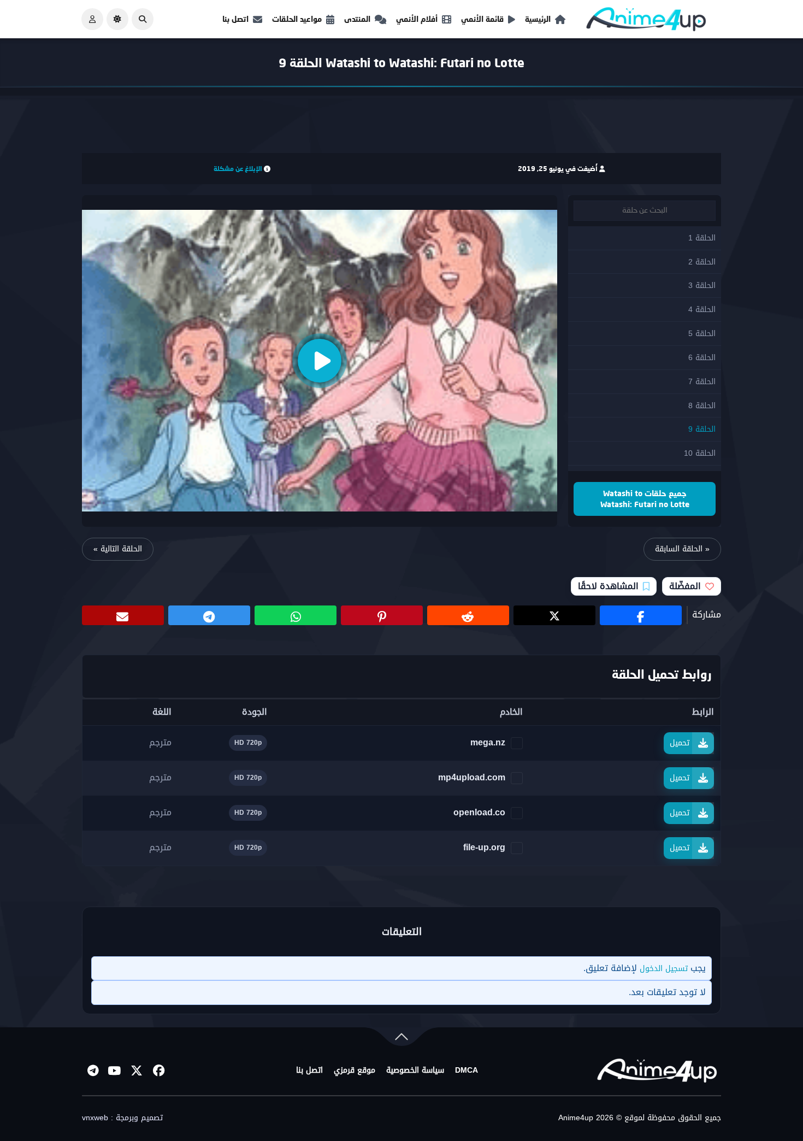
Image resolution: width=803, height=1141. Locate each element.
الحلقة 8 (702, 405)
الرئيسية (538, 18)
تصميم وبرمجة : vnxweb (122, 1118)
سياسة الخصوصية (415, 1070)
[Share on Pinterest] (382, 615)
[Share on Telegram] (209, 615)
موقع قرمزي (354, 1070)
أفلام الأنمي (417, 18)
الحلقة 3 (702, 285)
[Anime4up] (646, 21)
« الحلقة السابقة (682, 549)
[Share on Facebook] (641, 615)
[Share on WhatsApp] (295, 615)
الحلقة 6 (702, 357)
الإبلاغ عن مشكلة (238, 168)
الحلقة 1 (702, 238)
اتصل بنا (235, 18)
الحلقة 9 (702, 429)
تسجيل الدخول (664, 968)
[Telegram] (93, 1070)
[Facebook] (158, 1070)
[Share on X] (554, 615)
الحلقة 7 (702, 381)
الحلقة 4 (702, 309)
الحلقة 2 (702, 262)
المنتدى (357, 18)
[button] (142, 19)
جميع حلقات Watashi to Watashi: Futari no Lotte (644, 499)
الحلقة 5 (702, 333)
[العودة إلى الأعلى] (401, 1039)
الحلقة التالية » (117, 549)
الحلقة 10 (700, 453)
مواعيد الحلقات (297, 18)
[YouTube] (115, 1070)
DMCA (466, 1070)
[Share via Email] (123, 615)
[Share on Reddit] (468, 615)
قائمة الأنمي (482, 18)
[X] (136, 1070)
